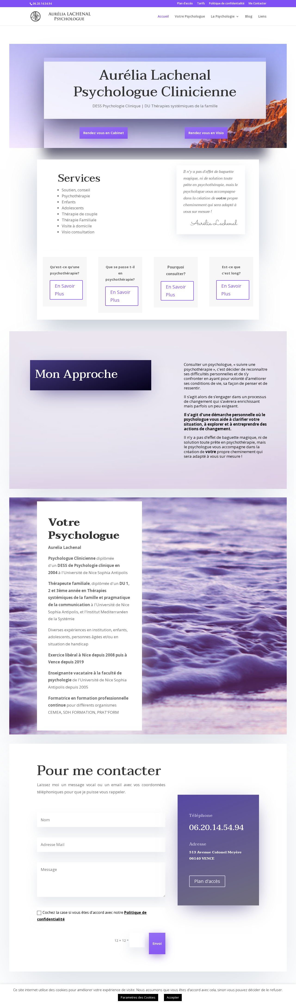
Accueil (163, 16)
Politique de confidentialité (226, 3)
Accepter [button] (173, 997)
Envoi (157, 944)
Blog (248, 16)
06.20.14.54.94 (216, 827)
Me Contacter (257, 3)
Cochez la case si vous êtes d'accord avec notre (92, 916)
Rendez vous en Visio (206, 133)
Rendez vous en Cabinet (103, 133)
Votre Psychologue (190, 16)
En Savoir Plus (65, 290)
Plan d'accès (207, 881)
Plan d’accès (185, 3)
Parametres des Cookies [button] (138, 997)
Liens (262, 16)
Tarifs (201, 3)
